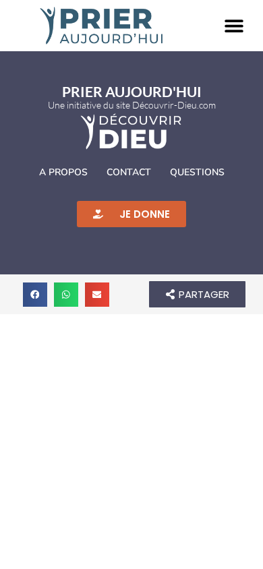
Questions (197, 172)
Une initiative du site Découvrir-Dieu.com (132, 105)
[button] (234, 25)
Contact (129, 172)
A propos (63, 172)
